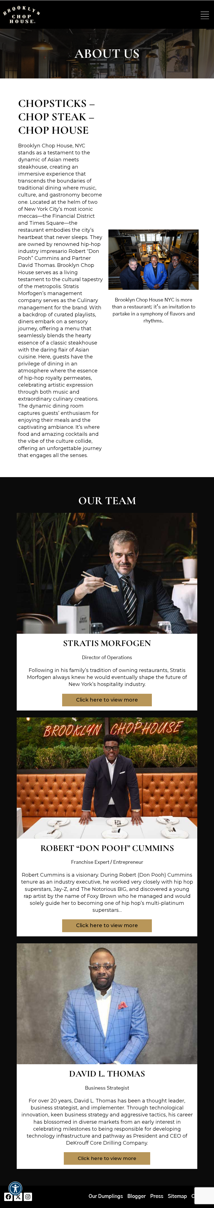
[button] (205, 15)
